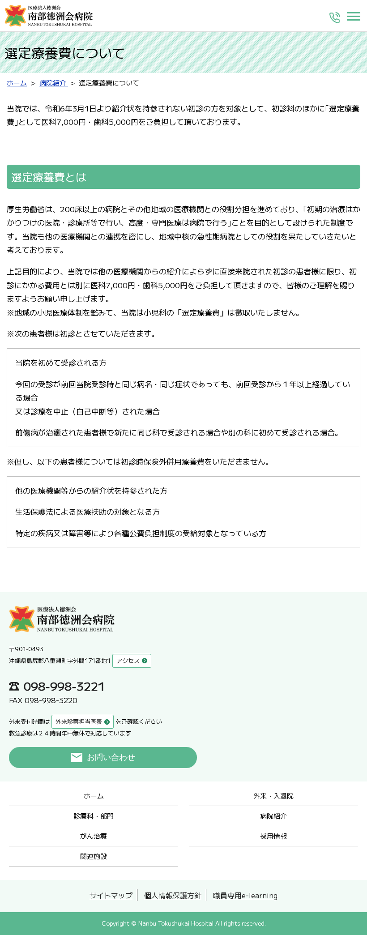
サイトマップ (111, 895)
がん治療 (93, 836)
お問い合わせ (111, 757)
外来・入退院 (273, 795)
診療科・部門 (93, 815)
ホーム (94, 795)
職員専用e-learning (245, 895)
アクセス (128, 660)
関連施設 (93, 856)
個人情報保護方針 (172, 895)
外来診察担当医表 (78, 721)
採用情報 (273, 836)
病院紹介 (273, 815)
